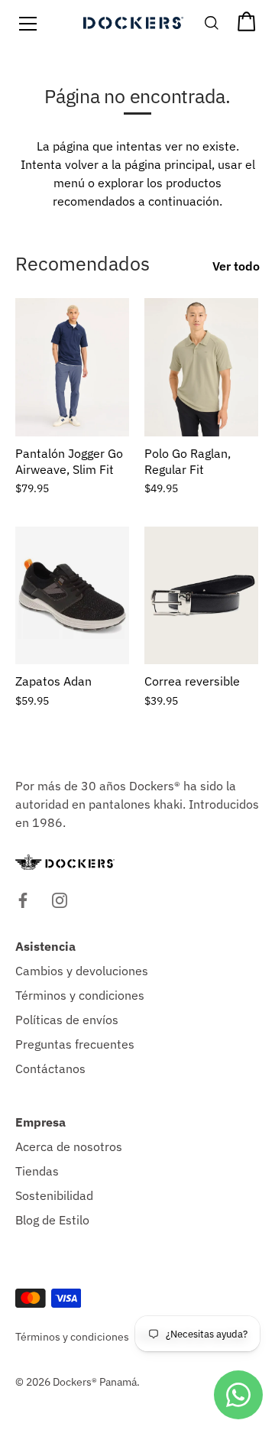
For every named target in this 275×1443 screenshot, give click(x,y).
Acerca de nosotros (68, 1146)
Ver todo (236, 266)
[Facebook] (23, 898)
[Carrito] (247, 26)
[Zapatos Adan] (72, 596)
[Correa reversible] (201, 596)
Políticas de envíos (66, 1019)
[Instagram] (59, 898)
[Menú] (28, 24)
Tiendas (37, 1171)
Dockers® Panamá (95, 1382)
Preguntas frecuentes (74, 1044)
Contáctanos (50, 1068)
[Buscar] (212, 26)
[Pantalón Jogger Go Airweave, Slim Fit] (72, 367)
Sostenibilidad (54, 1195)
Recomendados (82, 263)
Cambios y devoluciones (81, 970)
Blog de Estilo (52, 1219)
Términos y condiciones (79, 995)
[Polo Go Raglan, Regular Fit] (201, 367)
